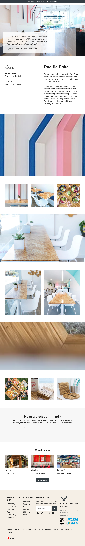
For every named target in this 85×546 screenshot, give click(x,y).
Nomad (8, 470)
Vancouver (9, 532)
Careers (26, 509)
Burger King (62, 470)
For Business (11, 507)
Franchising (11, 504)
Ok (54, 508)
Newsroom (27, 501)
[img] (38, 513)
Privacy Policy (65, 510)
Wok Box (35, 470)
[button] (11, 538)
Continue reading (12, 473)
